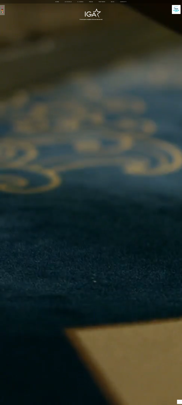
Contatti (123, 1)
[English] (2, 7)
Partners (102, 1)
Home (57, 1)
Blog (112, 1)
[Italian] (2, 12)
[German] (2, 10)
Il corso (80, 1)
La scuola (68, 1)
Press (91, 1)
